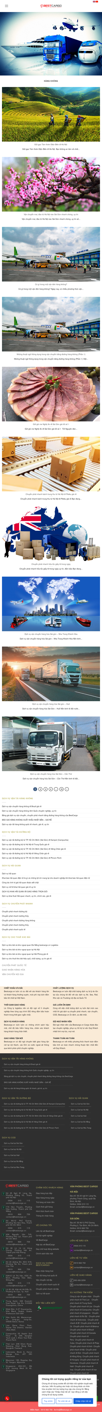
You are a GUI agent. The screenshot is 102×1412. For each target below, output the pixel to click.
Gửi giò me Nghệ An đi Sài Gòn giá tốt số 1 (51, 424)
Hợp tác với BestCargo (45, 1244)
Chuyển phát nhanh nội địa (47, 1289)
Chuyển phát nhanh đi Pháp (87, 1343)
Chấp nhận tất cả (83, 1401)
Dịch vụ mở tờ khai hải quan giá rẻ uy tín (19, 887)
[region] (67, 1391)
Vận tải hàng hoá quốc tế (46, 1275)
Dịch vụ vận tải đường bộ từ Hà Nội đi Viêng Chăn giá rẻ (25, 853)
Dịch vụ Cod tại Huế (78, 1116)
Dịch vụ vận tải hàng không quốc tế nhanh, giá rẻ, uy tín (25, 824)
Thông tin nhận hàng (45, 1215)
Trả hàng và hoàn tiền (45, 1202)
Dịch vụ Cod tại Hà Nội (79, 1109)
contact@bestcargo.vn (85, 1206)
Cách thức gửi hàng (44, 1206)
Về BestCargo (42, 1240)
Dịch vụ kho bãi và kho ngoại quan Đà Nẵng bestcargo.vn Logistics (30, 945)
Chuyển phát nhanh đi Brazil (82, 1329)
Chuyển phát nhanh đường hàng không (18, 920)
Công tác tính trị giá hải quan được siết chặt (20, 882)
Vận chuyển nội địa (44, 1280)
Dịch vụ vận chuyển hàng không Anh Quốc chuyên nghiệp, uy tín (29, 810)
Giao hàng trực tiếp (44, 1193)
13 (61, 789)
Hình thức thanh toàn (45, 1211)
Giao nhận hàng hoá (44, 1271)
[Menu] (6, 6)
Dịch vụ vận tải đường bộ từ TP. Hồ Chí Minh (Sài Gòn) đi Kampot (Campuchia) (35, 840)
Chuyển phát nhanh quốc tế (13, 929)
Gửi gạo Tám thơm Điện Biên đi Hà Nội (51, 144)
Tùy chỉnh (48, 1401)
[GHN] (52, 1307)
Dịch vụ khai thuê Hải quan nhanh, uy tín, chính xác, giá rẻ (26, 896)
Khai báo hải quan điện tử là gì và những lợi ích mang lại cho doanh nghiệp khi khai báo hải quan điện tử (46, 878)
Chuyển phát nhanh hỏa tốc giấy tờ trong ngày (51, 564)
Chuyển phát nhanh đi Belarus (86, 1326)
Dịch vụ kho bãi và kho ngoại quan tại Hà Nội (21, 949)
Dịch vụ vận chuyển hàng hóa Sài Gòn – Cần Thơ (51, 774)
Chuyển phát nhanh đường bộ (14, 911)
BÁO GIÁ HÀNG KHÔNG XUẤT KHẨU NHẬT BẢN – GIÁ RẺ (27, 819)
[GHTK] (39, 1307)
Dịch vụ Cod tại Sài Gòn (80, 1103)
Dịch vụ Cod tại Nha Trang (81, 1128)
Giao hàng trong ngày (45, 1197)
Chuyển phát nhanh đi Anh (81, 1346)
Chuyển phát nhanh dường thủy (15, 916)
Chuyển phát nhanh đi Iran (85, 1369)
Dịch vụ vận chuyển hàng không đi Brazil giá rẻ (21, 806)
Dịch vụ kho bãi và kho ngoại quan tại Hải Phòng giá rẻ (25, 954)
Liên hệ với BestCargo (45, 1231)
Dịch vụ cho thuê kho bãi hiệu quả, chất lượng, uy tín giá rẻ (27, 958)
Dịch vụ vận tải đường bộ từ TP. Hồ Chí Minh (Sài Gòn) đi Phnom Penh (31, 858)
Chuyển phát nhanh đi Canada (83, 1333)
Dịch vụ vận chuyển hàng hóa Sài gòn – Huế (51, 704)
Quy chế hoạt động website (47, 1249)
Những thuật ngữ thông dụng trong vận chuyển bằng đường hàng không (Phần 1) (51, 354)
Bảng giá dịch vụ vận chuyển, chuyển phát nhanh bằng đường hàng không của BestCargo (40, 815)
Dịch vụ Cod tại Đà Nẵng (80, 1121)
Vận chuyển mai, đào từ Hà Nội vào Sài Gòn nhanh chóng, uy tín (51, 214)
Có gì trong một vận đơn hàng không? (51, 284)
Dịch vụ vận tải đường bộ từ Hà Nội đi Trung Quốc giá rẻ (25, 844)
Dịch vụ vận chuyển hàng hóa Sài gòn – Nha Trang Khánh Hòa (51, 634)
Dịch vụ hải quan (9, 873)
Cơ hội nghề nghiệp (44, 1235)
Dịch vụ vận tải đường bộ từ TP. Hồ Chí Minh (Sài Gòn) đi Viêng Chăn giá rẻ (34, 849)
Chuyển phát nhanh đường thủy (15, 925)
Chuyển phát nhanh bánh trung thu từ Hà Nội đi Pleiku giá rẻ (51, 494)
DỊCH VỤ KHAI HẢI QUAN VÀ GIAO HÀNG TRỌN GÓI (24, 891)
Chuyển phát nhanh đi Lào (81, 1306)
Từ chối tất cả (64, 1401)
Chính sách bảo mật (44, 1253)
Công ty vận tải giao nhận (81, 1296)
